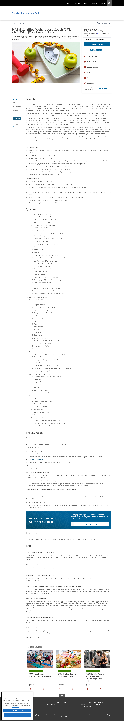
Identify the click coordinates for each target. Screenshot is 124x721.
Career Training (51, 704)
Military (83, 704)
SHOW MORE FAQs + (32, 637)
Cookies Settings (17, 715)
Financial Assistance (86, 706)
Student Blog (99, 704)
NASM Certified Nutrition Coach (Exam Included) (67, 675)
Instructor (16, 110)
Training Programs (21, 23)
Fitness (30, 23)
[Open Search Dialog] (109, 3)
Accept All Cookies (17, 710)
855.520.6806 (16, 126)
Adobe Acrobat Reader (36, 459)
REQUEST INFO (103, 89)
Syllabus (15, 103)
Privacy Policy (64, 716)
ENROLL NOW (97, 44)
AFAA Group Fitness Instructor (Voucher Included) (40, 675)
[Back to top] (62, 702)
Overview (15, 99)
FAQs (14, 114)
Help (82, 708)
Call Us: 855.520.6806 (104, 23)
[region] (17, 706)
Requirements (17, 106)
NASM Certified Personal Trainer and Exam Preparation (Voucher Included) (95, 677)
